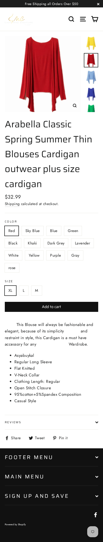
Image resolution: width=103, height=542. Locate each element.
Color (11, 221)
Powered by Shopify (15, 524)
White (13, 255)
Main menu (25, 476)
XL (10, 290)
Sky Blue (32, 230)
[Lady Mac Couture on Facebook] (95, 514)
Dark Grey (56, 243)
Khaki (32, 243)
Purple (55, 255)
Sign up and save (37, 496)
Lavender (82, 243)
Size (9, 281)
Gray (75, 255)
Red (11, 230)
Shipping (12, 203)
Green (73, 230)
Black (12, 243)
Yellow (34, 255)
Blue (53, 230)
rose (12, 268)
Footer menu (29, 457)
